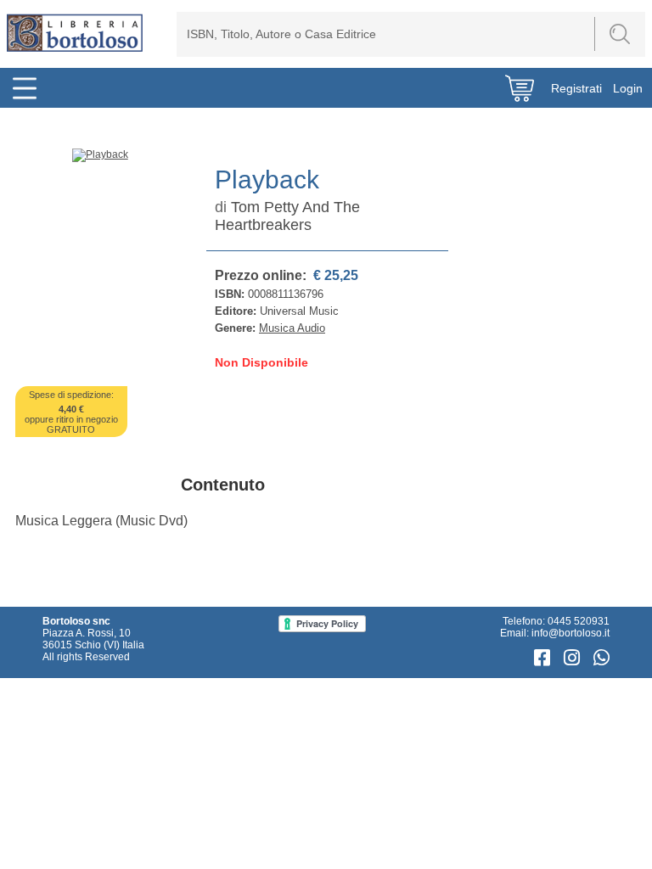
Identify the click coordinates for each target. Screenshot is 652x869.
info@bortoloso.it (570, 633)
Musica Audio (292, 328)
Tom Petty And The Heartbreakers (287, 216)
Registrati (576, 88)
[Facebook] (544, 658)
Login (628, 88)
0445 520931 (579, 621)
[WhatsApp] (601, 658)
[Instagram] (574, 658)
